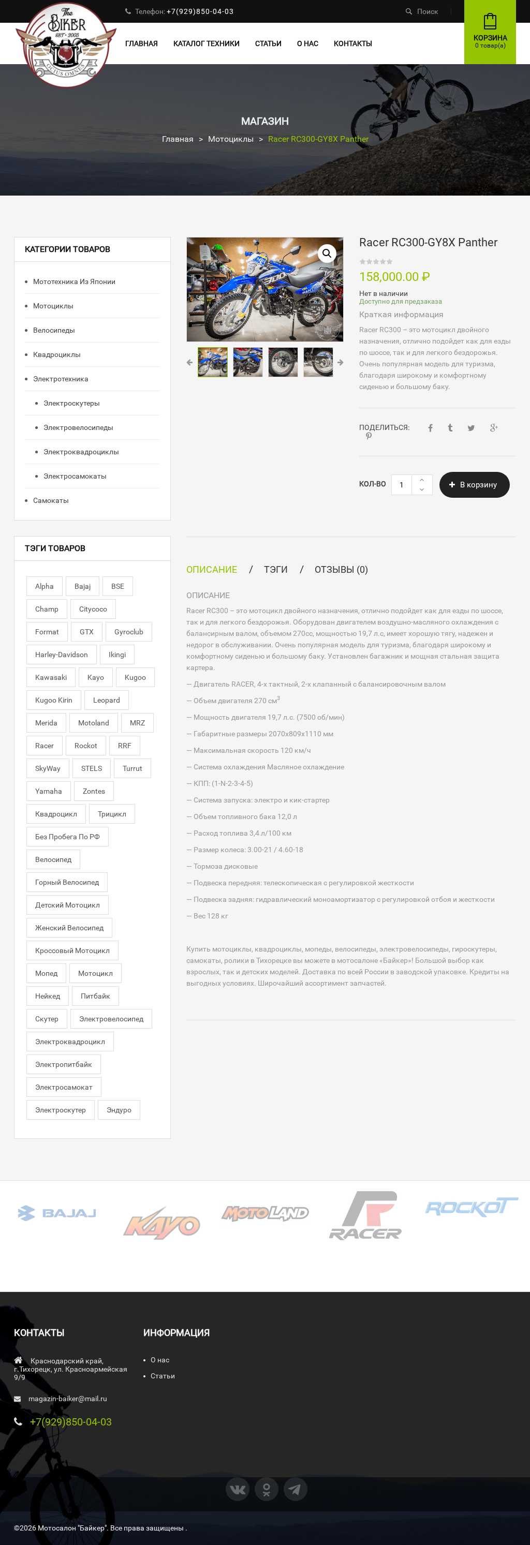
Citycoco (93, 609)
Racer (44, 745)
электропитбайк (63, 1064)
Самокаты (50, 500)
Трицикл (112, 814)
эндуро (119, 1110)
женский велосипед (69, 928)
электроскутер (60, 1110)
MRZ (137, 723)
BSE (117, 586)
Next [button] (340, 362)
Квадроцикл (56, 814)
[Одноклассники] (266, 1489)
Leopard (106, 700)
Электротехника (60, 379)
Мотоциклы (231, 139)
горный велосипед (67, 882)
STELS (91, 768)
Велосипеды (53, 330)
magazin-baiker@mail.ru (67, 1398)
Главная (178, 139)
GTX (87, 632)
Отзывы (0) (341, 569)
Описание (211, 569)
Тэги (276, 569)
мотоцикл (95, 973)
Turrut (132, 768)
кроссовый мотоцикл (72, 950)
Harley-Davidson (61, 654)
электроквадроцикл (70, 1041)
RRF (124, 745)
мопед (46, 973)
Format (47, 632)
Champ (46, 609)
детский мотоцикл (67, 905)
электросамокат (64, 1087)
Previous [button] (189, 362)
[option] (265, 289)
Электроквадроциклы (80, 452)
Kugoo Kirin (53, 700)
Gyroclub (128, 632)
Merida (46, 723)
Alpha (44, 586)
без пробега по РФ (67, 837)
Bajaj (83, 586)
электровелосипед (111, 1019)
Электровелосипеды (77, 427)
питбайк (95, 996)
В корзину (478, 484)
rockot (86, 745)
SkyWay (48, 768)
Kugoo (135, 677)
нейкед (47, 996)
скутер (46, 1019)
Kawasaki (51, 677)
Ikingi (117, 654)
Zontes (94, 791)
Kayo (95, 677)
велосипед (53, 859)
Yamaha (48, 791)
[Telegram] (295, 1489)
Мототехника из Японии (73, 281)
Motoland (93, 723)
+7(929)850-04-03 (200, 11)
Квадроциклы (56, 354)
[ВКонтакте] (237, 1489)
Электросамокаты (74, 476)
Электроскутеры (71, 403)
